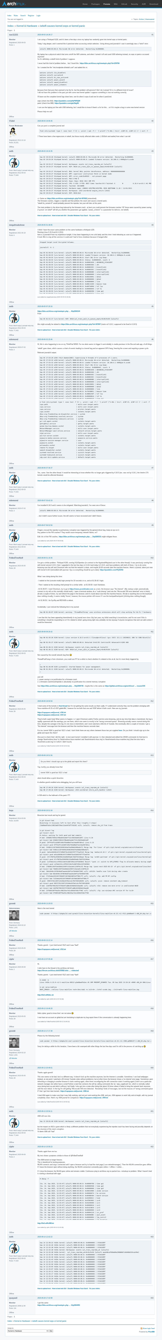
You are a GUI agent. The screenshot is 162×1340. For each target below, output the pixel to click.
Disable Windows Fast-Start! (78, 215)
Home (85, 4)
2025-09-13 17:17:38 (44, 1031)
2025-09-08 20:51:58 (44, 810)
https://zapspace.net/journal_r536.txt (51, 712)
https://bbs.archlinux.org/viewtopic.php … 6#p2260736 (62, 686)
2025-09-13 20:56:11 (44, 1111)
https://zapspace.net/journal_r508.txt (74, 1091)
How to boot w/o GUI (59, 215)
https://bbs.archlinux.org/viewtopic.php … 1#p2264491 (58, 1305)
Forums (107, 4)
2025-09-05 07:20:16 (44, 306)
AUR (144, 4)
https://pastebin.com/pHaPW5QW (67, 101)
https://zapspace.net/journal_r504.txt (94, 1098)
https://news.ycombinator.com (81, 589)
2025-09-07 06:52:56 (44, 525)
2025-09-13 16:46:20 (44, 1008)
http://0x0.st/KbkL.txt (45, 995)
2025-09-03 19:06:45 (44, 121)
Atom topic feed (149, 1328)
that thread (63, 706)
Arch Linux (14, 3)
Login (38, 16)
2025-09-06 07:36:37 (44, 468)
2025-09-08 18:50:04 (44, 701)
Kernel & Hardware (27, 26)
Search (23, 16)
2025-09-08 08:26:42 (44, 632)
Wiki (116, 4)
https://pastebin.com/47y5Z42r (111, 570)
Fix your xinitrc (94, 215)
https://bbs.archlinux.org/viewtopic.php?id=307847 (81, 324)
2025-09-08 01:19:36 (44, 558)
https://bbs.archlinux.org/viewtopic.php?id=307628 (67, 198)
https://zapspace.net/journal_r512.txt (51, 949)
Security (134, 4)
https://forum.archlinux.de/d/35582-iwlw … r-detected (58, 970)
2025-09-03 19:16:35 (44, 151)
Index (9, 16)
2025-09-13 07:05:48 (44, 959)
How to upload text (44, 215)
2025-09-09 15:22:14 (44, 940)
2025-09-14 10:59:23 (44, 1147)
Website (14, 931)
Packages (95, 4)
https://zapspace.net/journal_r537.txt (51, 715)
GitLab (124, 4)
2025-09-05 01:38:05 (44, 225)
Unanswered (149, 19)
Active (141, 19)
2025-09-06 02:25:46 (44, 339)
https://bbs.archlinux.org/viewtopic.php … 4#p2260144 (58, 311)
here (120, 730)
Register (31, 16)
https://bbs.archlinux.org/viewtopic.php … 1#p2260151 (80, 537)
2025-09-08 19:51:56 (44, 755)
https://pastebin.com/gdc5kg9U (67, 103)
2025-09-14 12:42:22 (44, 1237)
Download (153, 4)
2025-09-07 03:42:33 (44, 500)
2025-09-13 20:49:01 (44, 1068)
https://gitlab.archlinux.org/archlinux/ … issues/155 (125, 686)
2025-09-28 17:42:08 (44, 1298)
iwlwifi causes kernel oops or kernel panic (62, 26)
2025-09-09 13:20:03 (44, 903)
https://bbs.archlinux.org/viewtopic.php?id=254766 (99, 63)
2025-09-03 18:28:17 (44, 35)
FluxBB (151, 1332)
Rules (16, 16)
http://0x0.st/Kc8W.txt (45, 1223)
